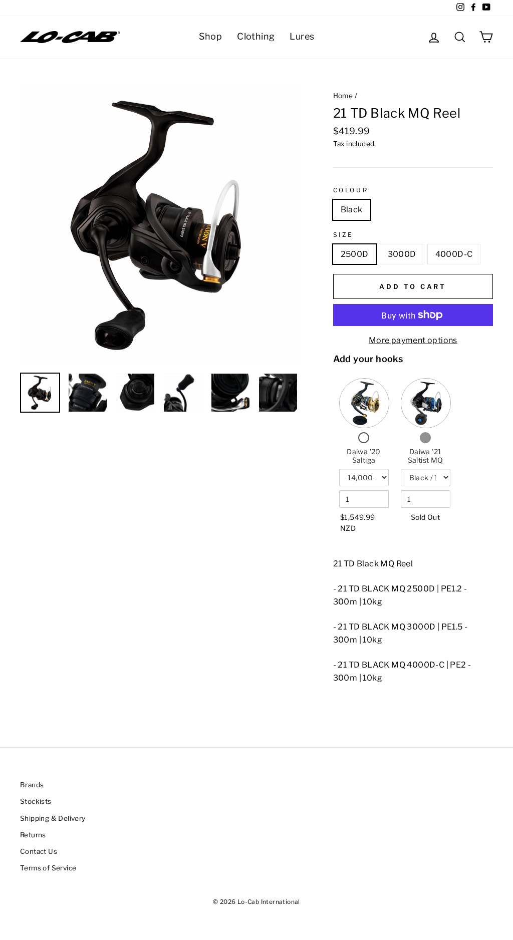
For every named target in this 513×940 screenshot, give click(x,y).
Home (343, 96)
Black (352, 209)
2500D (355, 254)
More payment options (413, 340)
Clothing (256, 36)
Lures (302, 36)
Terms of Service (48, 868)
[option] (160, 225)
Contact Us (38, 851)
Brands (32, 785)
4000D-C (454, 254)
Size (343, 234)
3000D (402, 254)
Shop (210, 36)
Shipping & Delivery (53, 818)
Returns (33, 835)
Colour (351, 190)
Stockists (36, 801)
